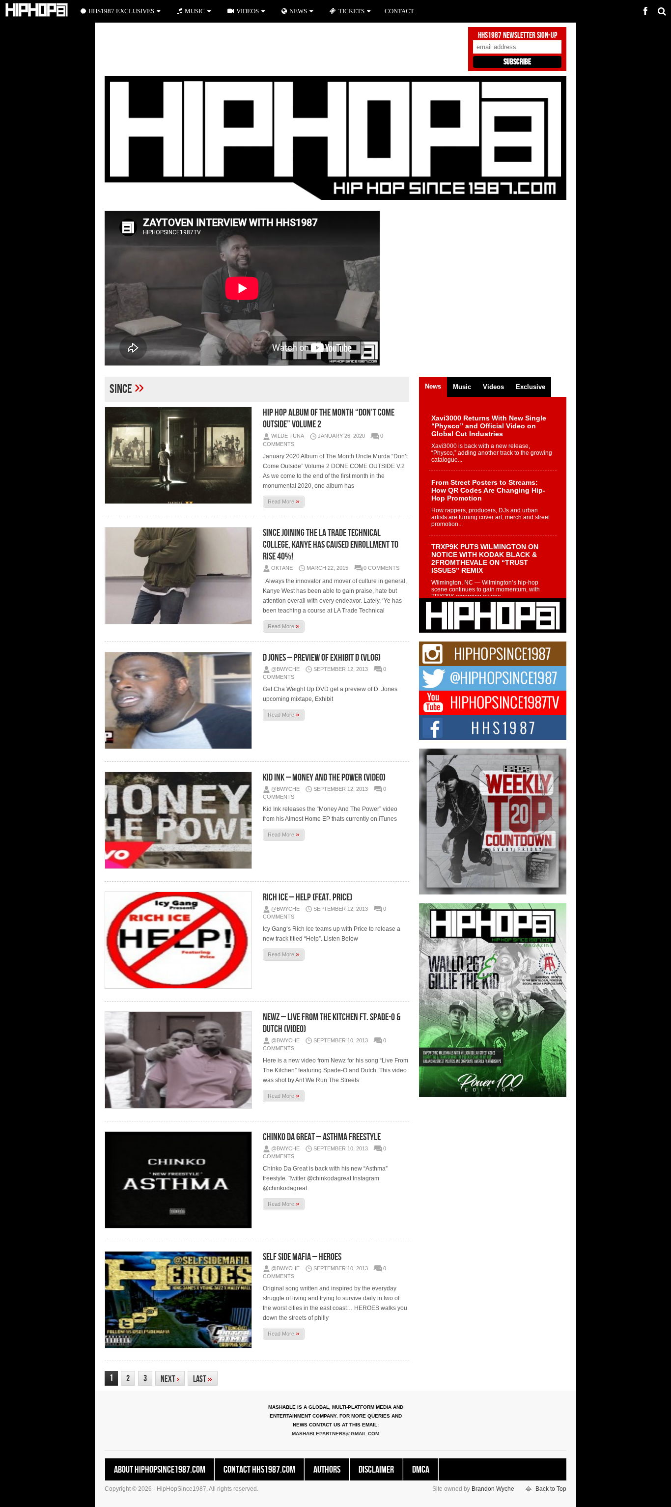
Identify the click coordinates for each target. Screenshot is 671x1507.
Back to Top (550, 1488)
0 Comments (381, 568)
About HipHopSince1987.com (159, 1470)
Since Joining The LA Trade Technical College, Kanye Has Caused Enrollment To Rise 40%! (330, 544)
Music (195, 11)
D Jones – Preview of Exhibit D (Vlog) (322, 658)
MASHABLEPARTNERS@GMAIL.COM (335, 1433)
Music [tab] (462, 387)
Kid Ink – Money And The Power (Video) (324, 777)
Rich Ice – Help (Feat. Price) (307, 897)
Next (170, 1379)
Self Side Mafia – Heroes (302, 1257)
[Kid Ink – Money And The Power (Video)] (181, 820)
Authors (326, 1470)
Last (202, 1379)
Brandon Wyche (493, 1488)
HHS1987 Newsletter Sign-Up (517, 35)
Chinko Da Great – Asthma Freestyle (322, 1137)
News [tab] (433, 386)
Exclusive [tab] (530, 387)
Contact (399, 11)
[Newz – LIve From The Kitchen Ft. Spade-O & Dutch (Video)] (181, 1060)
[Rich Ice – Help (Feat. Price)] (181, 940)
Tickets (351, 11)
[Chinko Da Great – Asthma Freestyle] (181, 1179)
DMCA (420, 1470)
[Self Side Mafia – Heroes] (181, 1299)
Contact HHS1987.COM (259, 1470)
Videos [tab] (493, 387)
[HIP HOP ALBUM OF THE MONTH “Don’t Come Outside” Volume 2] (181, 455)
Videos (247, 11)
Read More (284, 501)
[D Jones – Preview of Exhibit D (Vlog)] (181, 700)
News (298, 11)
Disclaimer (376, 1470)
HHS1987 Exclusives (121, 11)
